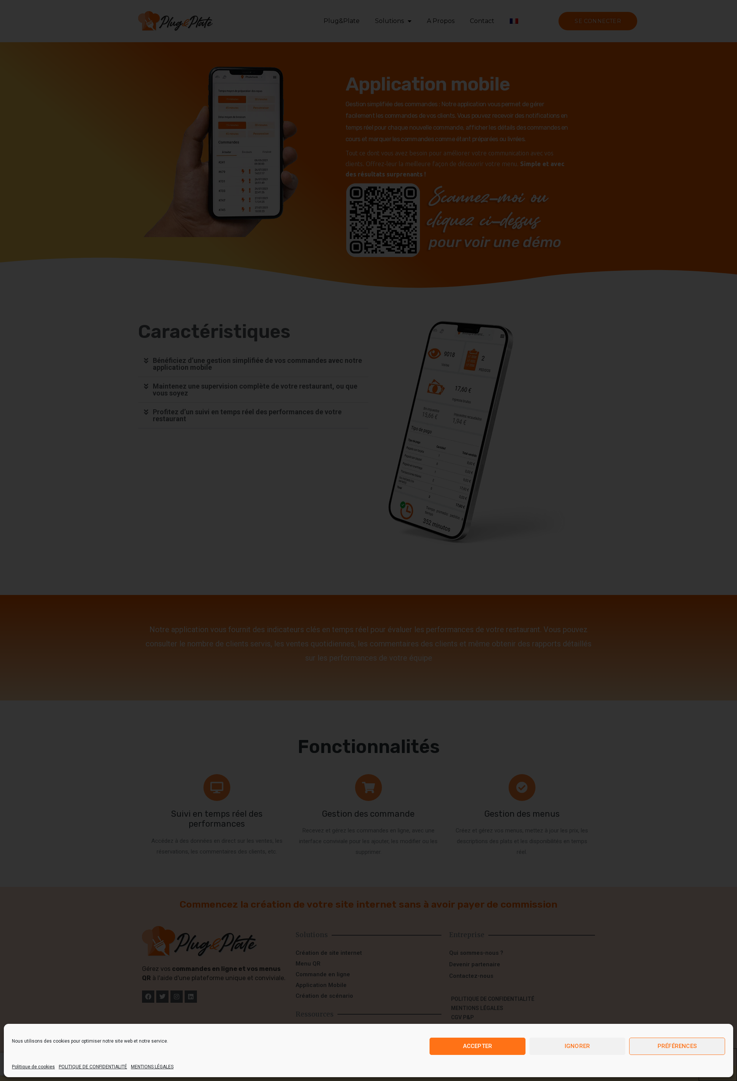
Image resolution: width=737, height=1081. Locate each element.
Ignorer (577, 1046)
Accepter (477, 1046)
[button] (253, 364)
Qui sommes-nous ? (476, 952)
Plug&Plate (342, 21)
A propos (440, 21)
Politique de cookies (33, 1066)
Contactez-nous (471, 975)
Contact (482, 21)
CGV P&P (462, 1017)
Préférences (677, 1046)
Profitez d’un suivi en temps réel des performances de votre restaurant (247, 415)
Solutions (389, 21)
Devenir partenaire (474, 964)
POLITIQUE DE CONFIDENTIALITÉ (93, 1066)
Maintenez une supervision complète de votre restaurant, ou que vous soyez (255, 389)
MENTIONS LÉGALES (152, 1066)
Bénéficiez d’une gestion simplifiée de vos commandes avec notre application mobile (257, 363)
